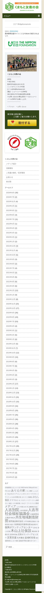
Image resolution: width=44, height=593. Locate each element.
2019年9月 (10, 357)
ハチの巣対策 (16, 503)
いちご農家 (29, 491)
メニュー (7, 16)
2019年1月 (10, 388)
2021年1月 (10, 295)
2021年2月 (10, 290)
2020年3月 (10, 330)
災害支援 (11, 537)
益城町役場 (30, 537)
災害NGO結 (13, 534)
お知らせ (9, 177)
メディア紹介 (11, 164)
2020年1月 (10, 339)
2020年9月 (10, 313)
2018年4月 (10, 428)
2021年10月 (10, 255)
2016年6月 (10, 477)
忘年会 (35, 527)
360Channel (24, 487)
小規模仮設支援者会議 (22, 524)
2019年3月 (10, 379)
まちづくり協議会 (27, 497)
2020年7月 (10, 321)
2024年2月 (10, 206)
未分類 (8, 182)
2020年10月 (10, 308)
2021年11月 (10, 250)
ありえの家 (18, 490)
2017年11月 (10, 450)
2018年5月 (10, 424)
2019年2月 (10, 384)
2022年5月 (10, 228)
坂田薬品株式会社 (16, 521)
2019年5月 (10, 375)
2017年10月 (10, 455)
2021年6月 (10, 273)
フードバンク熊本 (33, 503)
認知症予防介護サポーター (27, 541)
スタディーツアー (26, 500)
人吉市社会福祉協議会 (22, 511)
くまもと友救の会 (17, 589)
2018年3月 (10, 433)
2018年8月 (10, 410)
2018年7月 (10, 415)
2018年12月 (10, 393)
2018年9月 (10, 406)
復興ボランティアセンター (19, 527)
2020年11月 (10, 304)
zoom (9, 491)
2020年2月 (10, 335)
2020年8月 (10, 317)
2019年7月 (10, 366)
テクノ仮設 (8, 503)
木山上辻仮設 (21, 531)
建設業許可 (34, 524)
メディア (10, 506)
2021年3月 (10, 286)
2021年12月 (10, 246)
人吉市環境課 (24, 510)
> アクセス (10, 106)
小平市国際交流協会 (30, 521)
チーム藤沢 (35, 500)
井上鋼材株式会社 (32, 506)
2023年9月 (10, 210)
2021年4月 (10, 282)
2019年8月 (10, 362)
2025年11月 (10, 201)
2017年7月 (10, 468)
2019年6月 (10, 370)
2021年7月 (10, 268)
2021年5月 (10, 277)
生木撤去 (20, 538)
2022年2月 (10, 237)
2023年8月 (10, 215)
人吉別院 (12, 510)
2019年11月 (10, 348)
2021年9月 (10, 259)
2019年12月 (10, 344)
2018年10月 (10, 402)
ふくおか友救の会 (15, 497)
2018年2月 (10, 437)
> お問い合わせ (21, 106)
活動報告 (9, 168)
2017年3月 (10, 473)
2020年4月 (10, 326)
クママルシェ (15, 500)
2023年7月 (10, 219)
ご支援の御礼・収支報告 (15, 173)
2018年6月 (10, 419)
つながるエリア (12, 494)
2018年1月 (10, 442)
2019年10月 (10, 353)
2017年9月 (10, 459)
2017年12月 (10, 446)
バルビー (24, 503)
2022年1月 (10, 242)
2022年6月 (10, 224)
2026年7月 (10, 197)
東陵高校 (34, 531)
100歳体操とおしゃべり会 (13, 487)
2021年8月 (10, 264)
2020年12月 (10, 299)
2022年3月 (10, 233)
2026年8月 (10, 193)
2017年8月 (10, 464)
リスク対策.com (21, 506)
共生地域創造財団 (21, 519)
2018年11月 (10, 397)
